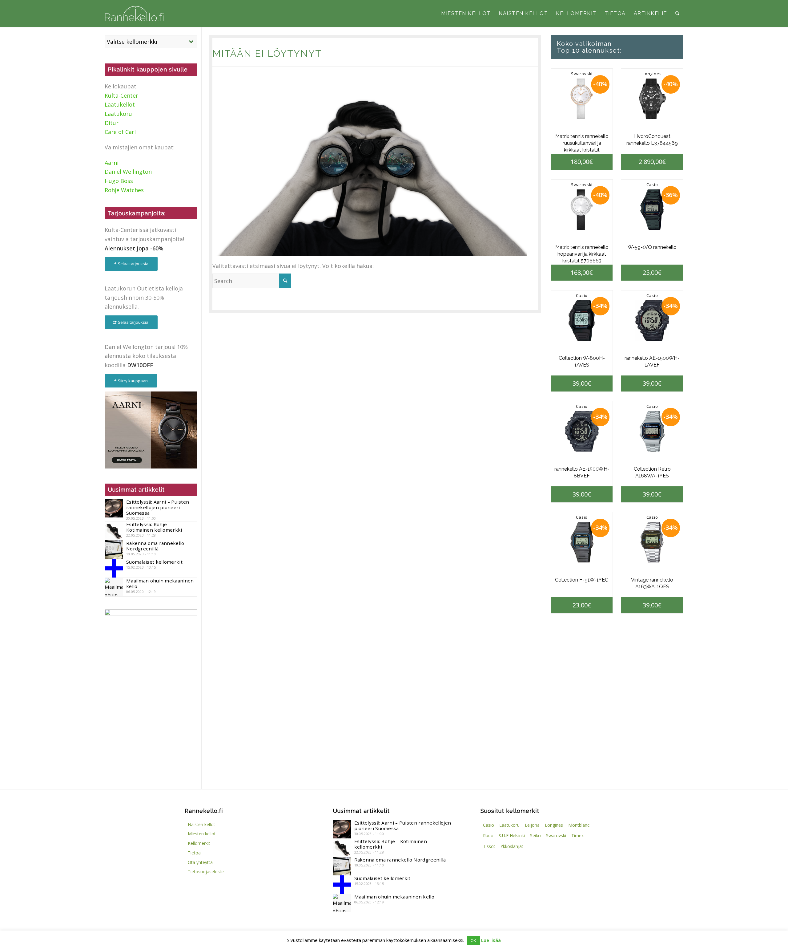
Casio (652, 184)
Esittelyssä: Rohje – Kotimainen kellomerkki (154, 527)
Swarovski (582, 73)
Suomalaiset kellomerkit (154, 562)
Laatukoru (118, 113)
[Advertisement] (151, 727)
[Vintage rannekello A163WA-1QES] (652, 542)
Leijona (532, 825)
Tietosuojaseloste (206, 871)
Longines (652, 73)
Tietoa (194, 853)
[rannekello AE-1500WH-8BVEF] (582, 431)
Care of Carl (120, 132)
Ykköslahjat (512, 846)
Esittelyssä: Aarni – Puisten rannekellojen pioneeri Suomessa (157, 507)
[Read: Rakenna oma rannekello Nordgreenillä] (114, 549)
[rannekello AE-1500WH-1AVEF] (652, 320)
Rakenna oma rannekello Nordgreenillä (155, 546)
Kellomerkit (199, 843)
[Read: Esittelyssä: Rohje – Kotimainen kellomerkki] (114, 530)
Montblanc (578, 825)
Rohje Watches (124, 190)
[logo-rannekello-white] (134, 13)
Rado (488, 835)
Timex (577, 835)
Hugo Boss (119, 181)
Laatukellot (120, 104)
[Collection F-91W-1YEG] (582, 542)
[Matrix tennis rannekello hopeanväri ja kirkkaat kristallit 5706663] (582, 209)
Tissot (489, 846)
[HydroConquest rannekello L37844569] (652, 99)
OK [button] (473, 940)
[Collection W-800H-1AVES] (582, 320)
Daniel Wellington (128, 171)
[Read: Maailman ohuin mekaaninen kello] (114, 587)
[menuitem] (466, 13)
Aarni (112, 162)
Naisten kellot (201, 824)
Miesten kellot (202, 834)
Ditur (112, 123)
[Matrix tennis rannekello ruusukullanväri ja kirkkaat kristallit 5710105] (582, 99)
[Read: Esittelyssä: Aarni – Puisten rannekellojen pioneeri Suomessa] (114, 508)
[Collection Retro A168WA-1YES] (652, 431)
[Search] (677, 13)
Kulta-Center (121, 95)
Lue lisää (491, 940)
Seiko (535, 835)
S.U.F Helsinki (512, 835)
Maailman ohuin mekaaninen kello (160, 583)
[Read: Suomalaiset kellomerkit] (114, 568)
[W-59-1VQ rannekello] (652, 209)
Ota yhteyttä (200, 862)
